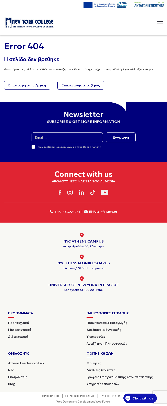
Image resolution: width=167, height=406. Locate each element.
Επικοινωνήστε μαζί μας (81, 85)
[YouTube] (104, 193)
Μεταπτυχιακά (19, 330)
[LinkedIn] (81, 193)
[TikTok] (92, 193)
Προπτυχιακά (18, 323)
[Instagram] (70, 193)
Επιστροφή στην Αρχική (27, 85)
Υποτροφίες (96, 336)
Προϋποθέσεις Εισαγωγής (107, 323)
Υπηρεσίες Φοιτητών (103, 384)
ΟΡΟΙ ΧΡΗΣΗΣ (50, 396)
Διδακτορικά (18, 336)
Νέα (11, 370)
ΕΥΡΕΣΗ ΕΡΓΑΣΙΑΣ (111, 396)
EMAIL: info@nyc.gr (103, 212)
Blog (11, 384)
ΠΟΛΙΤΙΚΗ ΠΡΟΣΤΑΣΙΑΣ (80, 396)
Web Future (83, 401)
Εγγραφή (121, 137)
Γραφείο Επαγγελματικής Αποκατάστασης (120, 377)
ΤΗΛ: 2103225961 (67, 212)
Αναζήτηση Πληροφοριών (107, 343)
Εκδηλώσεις (17, 377)
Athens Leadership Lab (26, 363)
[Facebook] (60, 193)
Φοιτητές (94, 363)
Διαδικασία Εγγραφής (104, 330)
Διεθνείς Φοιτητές (101, 370)
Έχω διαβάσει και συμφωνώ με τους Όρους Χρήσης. (69, 146)
